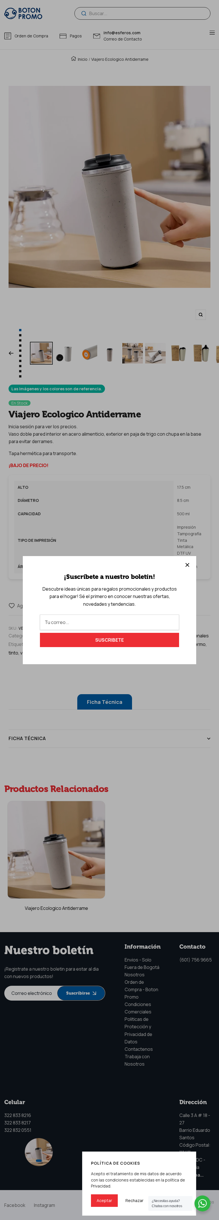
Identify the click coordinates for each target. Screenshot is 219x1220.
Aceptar (104, 1200)
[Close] (187, 565)
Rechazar (134, 1200)
